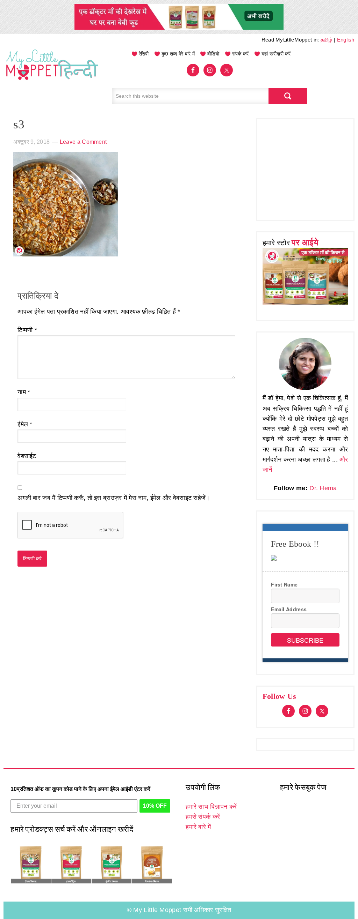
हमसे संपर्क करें (203, 816)
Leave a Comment (83, 142)
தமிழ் (326, 40)
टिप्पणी (27, 330)
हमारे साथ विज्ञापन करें (211, 806)
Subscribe (305, 639)
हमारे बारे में (198, 826)
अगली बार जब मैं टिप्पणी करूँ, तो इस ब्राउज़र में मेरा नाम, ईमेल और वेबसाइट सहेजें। (113, 497)
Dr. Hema (323, 488)
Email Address (289, 609)
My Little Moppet (52, 71)
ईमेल (25, 424)
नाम (23, 392)
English (346, 40)
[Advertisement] (310, 167)
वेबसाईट (26, 456)
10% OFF (155, 806)
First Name (284, 584)
